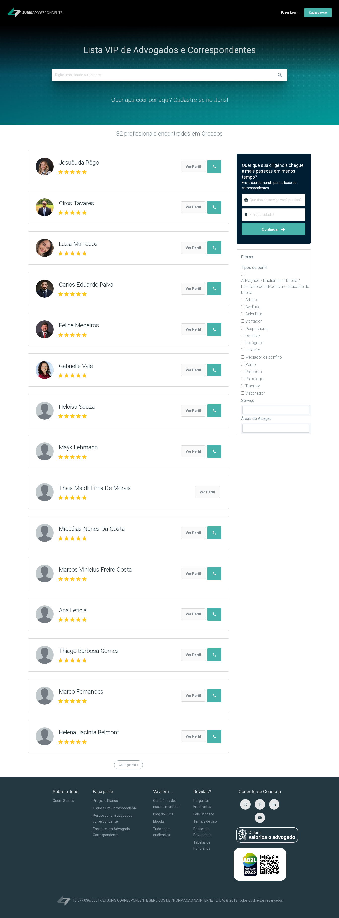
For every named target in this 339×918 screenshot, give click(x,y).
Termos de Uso (205, 821)
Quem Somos (63, 801)
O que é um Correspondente (115, 808)
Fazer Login (289, 12)
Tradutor (252, 386)
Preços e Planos (105, 801)
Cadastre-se (318, 12)
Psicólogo (254, 378)
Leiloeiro (252, 350)
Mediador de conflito (263, 357)
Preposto (253, 371)
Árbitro (251, 299)
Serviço (247, 400)
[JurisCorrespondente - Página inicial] (34, 12)
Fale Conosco (203, 814)
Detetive (252, 335)
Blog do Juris (163, 814)
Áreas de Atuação (256, 418)
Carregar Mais (128, 765)
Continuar (274, 229)
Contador (253, 321)
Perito (250, 364)
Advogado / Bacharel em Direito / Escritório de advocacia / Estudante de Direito (275, 286)
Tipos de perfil (254, 267)
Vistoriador (255, 393)
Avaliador (253, 307)
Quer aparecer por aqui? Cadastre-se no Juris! (169, 99)
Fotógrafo (254, 342)
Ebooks (159, 821)
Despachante (257, 328)
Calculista (253, 314)
